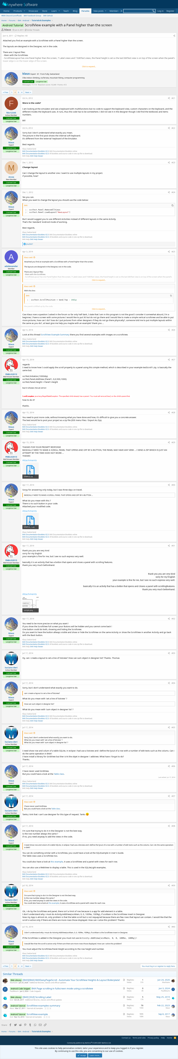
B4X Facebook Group (32, 15)
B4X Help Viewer (36, 156)
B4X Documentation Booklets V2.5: (35, 153)
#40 (173, 926)
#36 (173, 766)
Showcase (33, 10)
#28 (173, 412)
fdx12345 (11, 112)
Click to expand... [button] (89, 66)
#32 (173, 618)
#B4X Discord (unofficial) (11, 15)
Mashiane (14, 982)
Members (114, 10)
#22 (173, 128)
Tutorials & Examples (35, 1008)
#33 (173, 653)
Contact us (126, 1037)
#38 (173, 826)
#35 (173, 727)
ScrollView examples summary (43, 1005)
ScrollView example (37, 1014)
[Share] (174, 36)
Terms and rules (139, 1037)
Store (44, 10)
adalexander (11, 266)
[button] (18, 10)
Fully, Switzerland (52, 74)
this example (57, 861)
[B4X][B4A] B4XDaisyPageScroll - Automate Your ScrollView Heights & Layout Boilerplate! (71, 980)
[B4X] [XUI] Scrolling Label (37, 997)
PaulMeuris (14, 991)
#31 (173, 545)
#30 (173, 485)
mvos (11, 176)
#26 (173, 330)
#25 (173, 251)
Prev (6, 92)
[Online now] (11, 139)
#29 (173, 442)
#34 (173, 683)
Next (27, 92)
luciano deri (11, 667)
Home (6, 10)
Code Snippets (35, 991)
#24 (173, 192)
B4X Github (48, 15)
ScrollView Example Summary (55, 334)
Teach (66, 10)
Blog (75, 10)
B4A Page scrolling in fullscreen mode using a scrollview (62, 988)
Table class (59, 773)
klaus (7, 29)
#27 (173, 359)
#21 (173, 98)
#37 (173, 796)
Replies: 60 (22, 35)
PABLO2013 (11, 374)
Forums (85, 10)
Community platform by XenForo (89, 1043)
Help (163, 1037)
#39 (173, 885)
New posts (98, 10)
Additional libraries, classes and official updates (47, 982)
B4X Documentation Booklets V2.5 (35, 151)
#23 (173, 162)
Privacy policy (153, 1037)
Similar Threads (33, 30)
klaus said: (28, 257)
